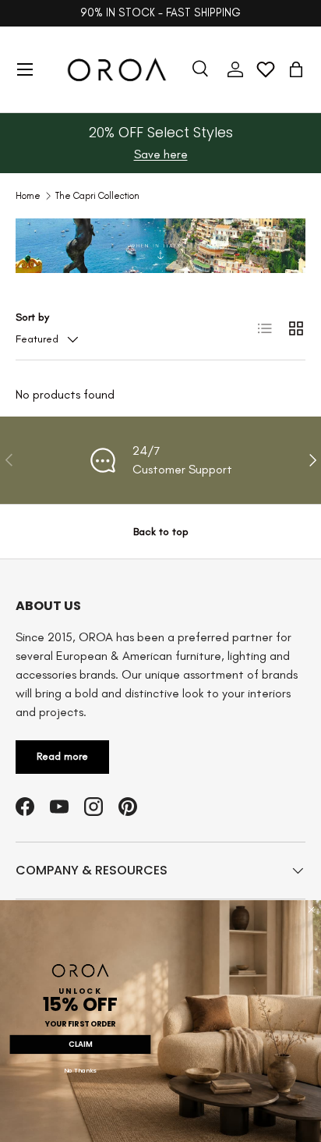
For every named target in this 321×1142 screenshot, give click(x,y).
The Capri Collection (97, 195)
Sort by (32, 317)
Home (28, 195)
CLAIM (80, 1044)
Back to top (161, 531)
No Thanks (80, 1070)
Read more (62, 756)
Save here (161, 154)
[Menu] (25, 69)
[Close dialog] (311, 910)
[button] (296, 69)
